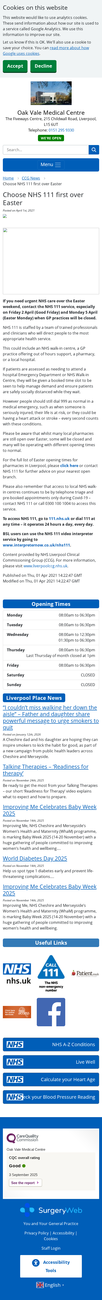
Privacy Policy (36, 1233)
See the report (23, 1183)
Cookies (51, 1238)
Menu (47, 164)
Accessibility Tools (56, 1266)
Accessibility (63, 1233)
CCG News (31, 178)
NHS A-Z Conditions (73, 1044)
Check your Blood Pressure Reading (56, 1097)
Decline (43, 66)
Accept (15, 66)
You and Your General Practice (50, 1223)
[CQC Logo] (22, 1142)
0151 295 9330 (61, 130)
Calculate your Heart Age (68, 1079)
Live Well (85, 1062)
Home (8, 178)
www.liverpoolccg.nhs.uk (45, 565)
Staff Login (51, 1248)
